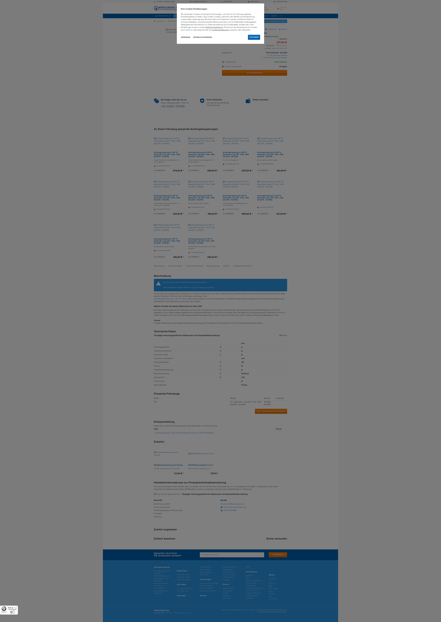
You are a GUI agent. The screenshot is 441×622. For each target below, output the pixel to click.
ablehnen (189, 30)
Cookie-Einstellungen (220, 30)
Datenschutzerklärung (214, 27)
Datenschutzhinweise (202, 37)
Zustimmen (254, 37)
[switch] (12, 612)
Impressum (185, 37)
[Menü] (16, 607)
